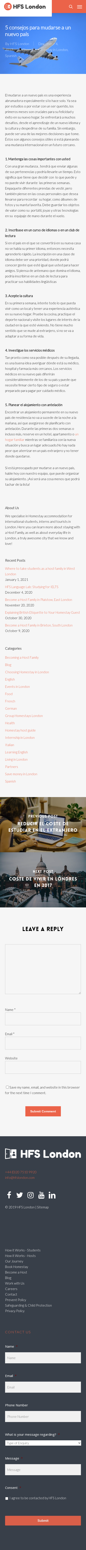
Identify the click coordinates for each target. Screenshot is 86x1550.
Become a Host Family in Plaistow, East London (38, 600)
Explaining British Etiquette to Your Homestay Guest (42, 612)
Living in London (16, 759)
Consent (13, 1487)
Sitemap (43, 1207)
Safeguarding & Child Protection (28, 1305)
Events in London (17, 686)
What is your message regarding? (32, 1434)
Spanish (11, 55)
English (10, 679)
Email (10, 1034)
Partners (11, 767)
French (10, 701)
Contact (11, 1294)
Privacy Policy (14, 1311)
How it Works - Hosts (20, 1256)
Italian (9, 745)
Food (9, 694)
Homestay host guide (20, 730)
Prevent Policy (15, 1300)
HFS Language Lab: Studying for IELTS (31, 587)
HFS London (19, 43)
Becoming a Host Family (22, 657)
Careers (11, 1289)
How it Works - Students (23, 1250)
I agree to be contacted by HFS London (37, 1498)
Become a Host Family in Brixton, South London (39, 625)
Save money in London (21, 774)
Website (11, 1058)
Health (10, 723)
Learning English (16, 752)
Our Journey (14, 1261)
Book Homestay (16, 1267)
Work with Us (14, 1283)
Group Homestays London (24, 716)
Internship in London (20, 737)
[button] (79, 6)
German (11, 708)
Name (10, 1010)
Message (14, 1458)
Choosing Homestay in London (45, 49)
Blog (8, 665)
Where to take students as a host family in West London (40, 571)
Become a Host (16, 1272)
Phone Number (16, 1405)
